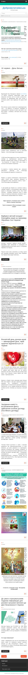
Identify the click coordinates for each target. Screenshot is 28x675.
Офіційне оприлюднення (6, 266)
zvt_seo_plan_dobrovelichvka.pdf (9, 50)
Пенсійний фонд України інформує (8, 609)
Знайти (26, 13)
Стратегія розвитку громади (21, 21)
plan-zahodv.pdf (12, 57)
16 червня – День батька (11, 68)
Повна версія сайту (7, 15)
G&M (9, 673)
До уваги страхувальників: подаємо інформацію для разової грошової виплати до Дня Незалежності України (13, 602)
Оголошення (4, 665)
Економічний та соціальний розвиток (9, 21)
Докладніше (5, 123)
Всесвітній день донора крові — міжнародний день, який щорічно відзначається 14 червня (13, 342)
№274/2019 (23, 93)
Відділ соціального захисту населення (16, 414)
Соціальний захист (5, 414)
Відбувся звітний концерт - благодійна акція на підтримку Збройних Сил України (14, 218)
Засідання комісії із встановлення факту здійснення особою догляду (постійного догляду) (13, 407)
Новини (3, 72)
